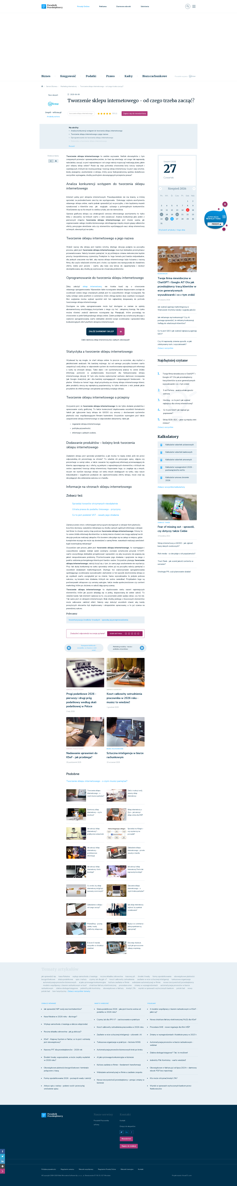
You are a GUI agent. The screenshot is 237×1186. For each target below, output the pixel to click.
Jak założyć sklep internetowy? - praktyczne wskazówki (95, 831)
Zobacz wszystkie (165, 348)
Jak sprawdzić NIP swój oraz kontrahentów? (63, 1009)
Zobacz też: (74, 495)
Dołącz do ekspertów (127, 1126)
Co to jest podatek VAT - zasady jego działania (95, 514)
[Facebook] (2, 1151)
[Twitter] (2, 1156)
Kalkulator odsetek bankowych (178, 452)
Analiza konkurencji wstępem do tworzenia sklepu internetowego (96, 131)
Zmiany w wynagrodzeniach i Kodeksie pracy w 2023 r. (173, 1034)
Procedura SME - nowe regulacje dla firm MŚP (170, 1027)
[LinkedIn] (2, 1161)
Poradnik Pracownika (101, 1121)
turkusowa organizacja (180, 979)
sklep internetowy (92, 286)
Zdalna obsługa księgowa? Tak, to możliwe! (169, 1052)
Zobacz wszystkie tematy (79, 991)
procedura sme (125, 985)
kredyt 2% (131, 988)
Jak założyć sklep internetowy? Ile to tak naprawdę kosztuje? (135, 869)
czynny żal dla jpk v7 (98, 979)
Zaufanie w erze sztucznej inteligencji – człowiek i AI (119, 1034)
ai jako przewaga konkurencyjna (92, 982)
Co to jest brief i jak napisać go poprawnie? (176, 412)
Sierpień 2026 (177, 188)
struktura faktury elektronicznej (102, 985)
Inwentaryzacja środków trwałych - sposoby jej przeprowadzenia (98, 620)
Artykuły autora (53, 116)
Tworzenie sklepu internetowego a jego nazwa (89, 134)
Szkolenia (145, 6)
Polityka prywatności (48, 1169)
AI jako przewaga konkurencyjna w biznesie (115, 1057)
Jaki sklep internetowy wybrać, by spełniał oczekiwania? (135, 907)
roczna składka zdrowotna (111, 976)
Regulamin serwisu (67, 1169)
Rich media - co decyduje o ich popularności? (176, 553)
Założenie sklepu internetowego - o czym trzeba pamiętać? (136, 888)
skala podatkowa (65, 979)
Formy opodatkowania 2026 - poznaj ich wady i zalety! (67, 1078)
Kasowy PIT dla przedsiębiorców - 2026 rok (63, 1049)
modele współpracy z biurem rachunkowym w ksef (65, 985)
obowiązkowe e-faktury (113, 988)
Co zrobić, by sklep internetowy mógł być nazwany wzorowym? (95, 888)
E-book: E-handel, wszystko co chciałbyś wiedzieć (95, 945)
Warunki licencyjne (127, 1169)
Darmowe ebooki (123, 6)
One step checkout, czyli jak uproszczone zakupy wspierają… (135, 945)
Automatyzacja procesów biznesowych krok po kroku (120, 1049)
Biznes (45, 76)
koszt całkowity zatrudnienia (122, 979)
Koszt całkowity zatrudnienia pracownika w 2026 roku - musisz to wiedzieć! (124, 698)
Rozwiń (72, 146)
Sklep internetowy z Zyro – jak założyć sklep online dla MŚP (135, 812)
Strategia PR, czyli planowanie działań (174, 571)
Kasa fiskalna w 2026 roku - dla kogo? (60, 1016)
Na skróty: (74, 127)
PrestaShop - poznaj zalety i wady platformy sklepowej (94, 926)
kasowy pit (130, 976)
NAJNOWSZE (163, 274)
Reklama (103, 6)
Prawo (110, 76)
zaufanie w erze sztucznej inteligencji (153, 979)
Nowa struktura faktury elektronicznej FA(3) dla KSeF (173, 1019)
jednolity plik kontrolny (90, 988)
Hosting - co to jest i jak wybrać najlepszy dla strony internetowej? (178, 402)
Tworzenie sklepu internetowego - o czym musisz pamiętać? (96, 781)
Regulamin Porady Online (107, 1169)
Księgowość (68, 76)
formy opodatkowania (162, 976)
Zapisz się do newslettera (134, 113)
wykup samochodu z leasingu (85, 976)
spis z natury (81, 979)
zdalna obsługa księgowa (67, 988)
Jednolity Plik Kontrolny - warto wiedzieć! (168, 1060)
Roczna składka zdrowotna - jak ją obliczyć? (62, 1031)
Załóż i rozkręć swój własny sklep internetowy (135, 793)
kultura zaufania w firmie (119, 982)
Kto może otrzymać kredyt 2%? (164, 1078)
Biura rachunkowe (154, 76)
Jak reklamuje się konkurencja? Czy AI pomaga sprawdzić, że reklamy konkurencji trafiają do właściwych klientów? (176, 320)
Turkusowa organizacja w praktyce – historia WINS (119, 1042)
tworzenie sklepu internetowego (81, 113)
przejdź (215, 224)
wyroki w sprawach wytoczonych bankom (156, 988)
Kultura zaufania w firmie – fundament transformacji (119, 1064)
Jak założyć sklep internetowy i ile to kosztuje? (94, 869)
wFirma (96, 1125)
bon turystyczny (59, 991)
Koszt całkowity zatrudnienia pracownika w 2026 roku (120, 1027)
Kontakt (122, 1121)
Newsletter (126, 1139)
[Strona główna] (42, 86)
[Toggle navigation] (194, 6)
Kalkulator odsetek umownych (178, 459)
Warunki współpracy (86, 1169)
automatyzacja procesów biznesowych (59, 982)
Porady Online (83, 6)
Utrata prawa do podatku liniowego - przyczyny (96, 509)
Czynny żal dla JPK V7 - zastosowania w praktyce (118, 1019)
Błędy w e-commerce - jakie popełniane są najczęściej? (136, 926)
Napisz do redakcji (129, 1146)
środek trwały (144, 976)
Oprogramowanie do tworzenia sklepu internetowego (92, 138)
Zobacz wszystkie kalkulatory (171, 487)
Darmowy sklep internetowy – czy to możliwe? (94, 812)
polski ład (181, 988)
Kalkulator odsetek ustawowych (179, 444)
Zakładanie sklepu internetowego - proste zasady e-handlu (136, 850)
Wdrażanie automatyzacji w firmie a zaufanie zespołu (119, 1072)
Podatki (91, 76)
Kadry (129, 76)
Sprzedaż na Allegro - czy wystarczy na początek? (136, 831)
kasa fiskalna (64, 976)
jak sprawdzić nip (48, 976)
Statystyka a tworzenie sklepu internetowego (89, 141)
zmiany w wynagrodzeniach (146, 985)
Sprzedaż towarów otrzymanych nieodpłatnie (95, 503)
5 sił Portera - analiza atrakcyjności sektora (178, 392)
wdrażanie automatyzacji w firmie (146, 982)
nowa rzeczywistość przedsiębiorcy (178, 982)
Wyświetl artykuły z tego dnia (172, 230)
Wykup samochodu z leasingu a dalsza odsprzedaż (66, 1024)
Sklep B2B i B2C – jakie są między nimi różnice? (179, 421)
